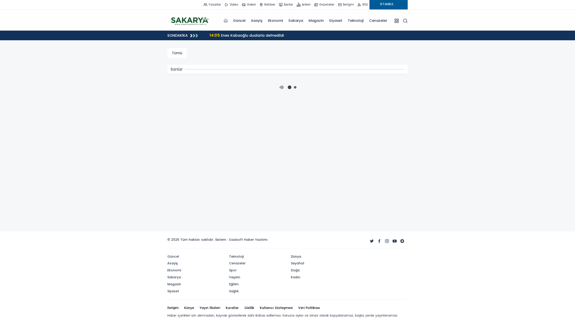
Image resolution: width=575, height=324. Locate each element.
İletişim (173, 308)
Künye (189, 308)
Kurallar (232, 308)
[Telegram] (402, 241)
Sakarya (295, 20)
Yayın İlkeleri (210, 308)
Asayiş (257, 20)
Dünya (296, 256)
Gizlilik (249, 308)
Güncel (239, 20)
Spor (233, 270)
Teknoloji (356, 20)
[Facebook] (379, 241)
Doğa (295, 270)
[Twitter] (371, 241)
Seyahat (297, 263)
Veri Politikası (309, 308)
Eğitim (234, 284)
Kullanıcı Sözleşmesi (276, 308)
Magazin (316, 20)
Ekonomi (275, 20)
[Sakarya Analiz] (189, 20)
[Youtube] (394, 241)
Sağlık (234, 291)
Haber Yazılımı (256, 239)
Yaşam (234, 277)
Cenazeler (378, 20)
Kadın (295, 277)
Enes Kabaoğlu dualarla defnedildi (247, 35)
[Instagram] (387, 241)
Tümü (177, 53)
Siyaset (335, 20)
